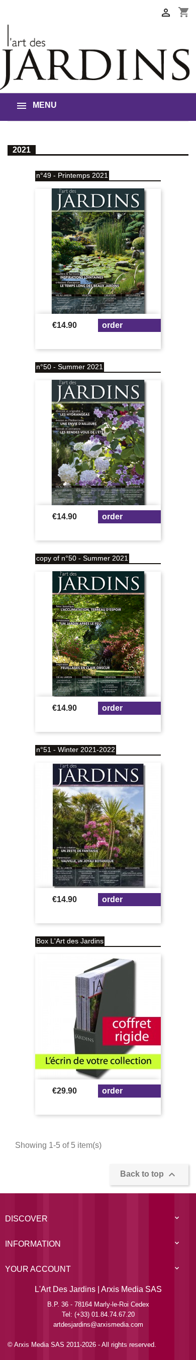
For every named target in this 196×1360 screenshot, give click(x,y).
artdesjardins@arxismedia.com (98, 1324)
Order (112, 325)
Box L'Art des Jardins (70, 941)
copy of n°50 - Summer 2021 (82, 558)
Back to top (149, 1175)
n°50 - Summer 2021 (69, 367)
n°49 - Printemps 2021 (72, 175)
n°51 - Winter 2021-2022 (75, 749)
